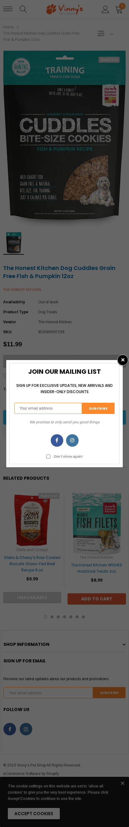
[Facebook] (57, 440)
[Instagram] (72, 440)
